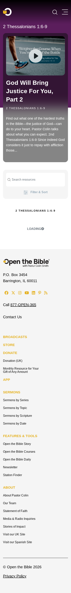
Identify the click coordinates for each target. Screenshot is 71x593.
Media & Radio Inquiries (19, 518)
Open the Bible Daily (17, 459)
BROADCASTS (15, 337)
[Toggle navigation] (65, 12)
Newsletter (10, 467)
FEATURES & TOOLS (20, 436)
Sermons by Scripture (17, 415)
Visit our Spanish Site (17, 542)
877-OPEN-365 (23, 305)
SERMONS (11, 392)
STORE (9, 345)
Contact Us (12, 317)
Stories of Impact (14, 526)
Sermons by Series (16, 400)
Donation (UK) (12, 360)
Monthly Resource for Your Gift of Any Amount (21, 370)
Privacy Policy (14, 576)
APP (6, 379)
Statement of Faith (15, 511)
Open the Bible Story (17, 443)
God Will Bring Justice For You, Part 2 (29, 91)
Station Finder (12, 475)
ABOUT (9, 487)
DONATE (10, 353)
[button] (55, 12)
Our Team (9, 503)
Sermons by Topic (15, 408)
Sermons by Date (14, 423)
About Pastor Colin (15, 495)
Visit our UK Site (14, 534)
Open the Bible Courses (19, 451)
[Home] (7, 12)
